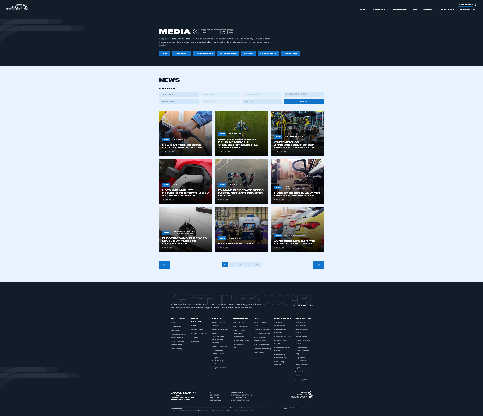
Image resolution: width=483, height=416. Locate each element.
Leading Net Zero (282, 337)
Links (297, 376)
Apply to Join (239, 322)
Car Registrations (261, 330)
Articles (194, 338)
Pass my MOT (301, 380)
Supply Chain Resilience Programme (239, 334)
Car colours (258, 353)
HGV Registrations (262, 345)
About (173, 322)
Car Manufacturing (262, 349)
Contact (195, 342)
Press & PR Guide (199, 334)
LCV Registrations (261, 334)
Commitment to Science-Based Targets (302, 351)
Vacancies (175, 331)
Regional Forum (219, 368)
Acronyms (300, 372)
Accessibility (176, 349)
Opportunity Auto (241, 341)
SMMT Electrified (220, 330)
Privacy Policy (301, 337)
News (193, 326)
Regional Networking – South (218, 361)
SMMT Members (240, 327)
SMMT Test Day (219, 347)
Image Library (197, 330)
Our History (175, 327)
